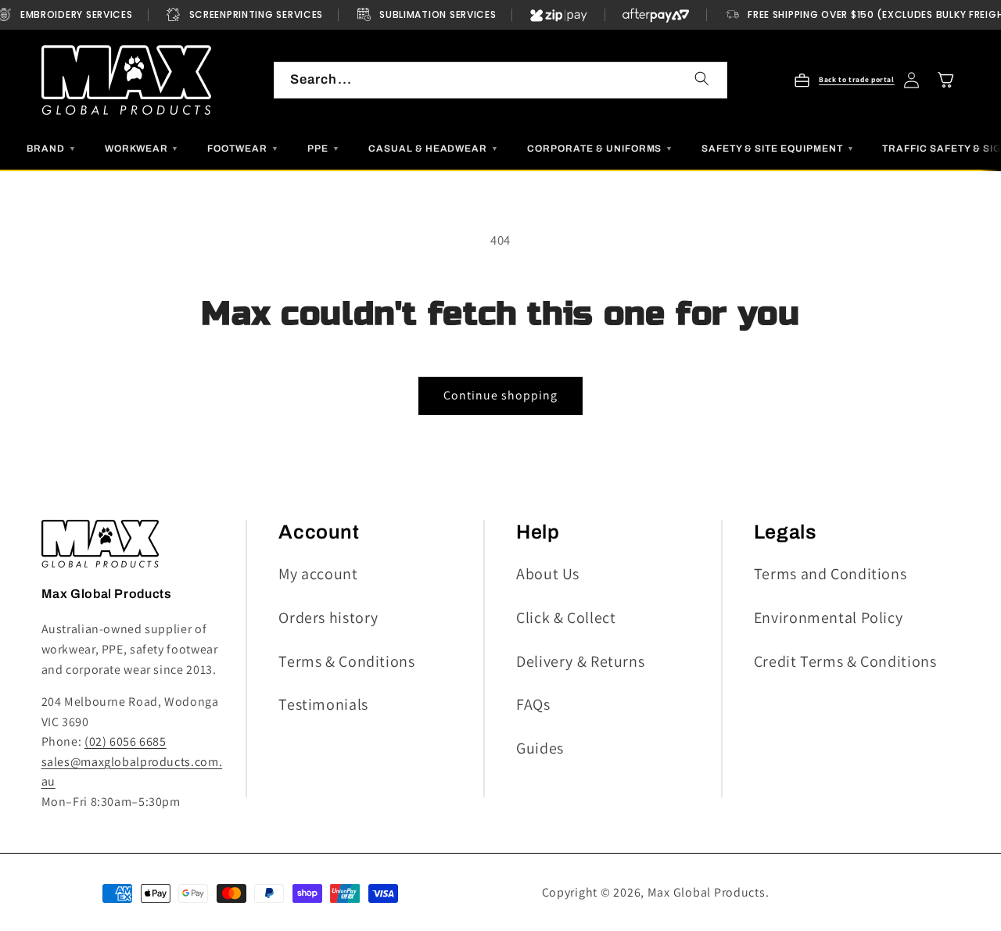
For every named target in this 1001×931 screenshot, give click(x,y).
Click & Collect (565, 617)
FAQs (533, 704)
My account (317, 574)
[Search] (701, 79)
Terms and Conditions (830, 574)
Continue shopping (500, 395)
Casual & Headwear (433, 148)
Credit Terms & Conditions (845, 661)
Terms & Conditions (346, 661)
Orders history (328, 617)
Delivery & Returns (580, 661)
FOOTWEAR (243, 148)
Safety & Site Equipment (777, 148)
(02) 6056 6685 (125, 741)
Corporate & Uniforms (600, 148)
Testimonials (323, 704)
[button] (946, 80)
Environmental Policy (828, 617)
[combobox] (500, 80)
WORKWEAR (142, 148)
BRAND (52, 148)
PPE (323, 148)
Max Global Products (707, 892)
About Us (547, 574)
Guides (540, 748)
